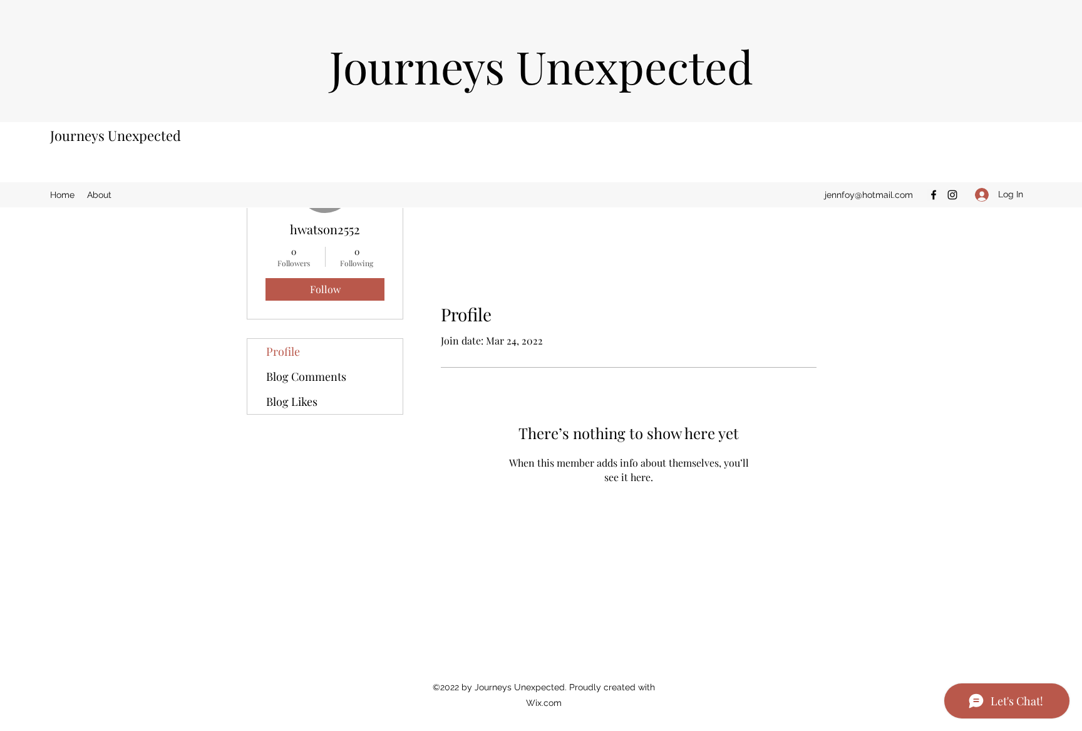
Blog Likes (291, 401)
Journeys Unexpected (115, 135)
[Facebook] (933, 195)
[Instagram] (952, 195)
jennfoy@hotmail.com (869, 195)
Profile (283, 351)
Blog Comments (306, 376)
